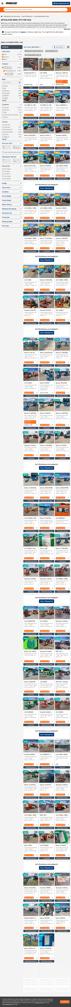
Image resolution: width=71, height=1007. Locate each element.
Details (4, 183)
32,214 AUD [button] (44, 393)
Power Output (6, 200)
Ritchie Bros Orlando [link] (46, 178)
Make (4, 79)
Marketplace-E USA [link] (31, 428)
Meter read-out (7, 204)
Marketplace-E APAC (62, 87)
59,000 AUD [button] (28, 84)
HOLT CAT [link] (62, 767)
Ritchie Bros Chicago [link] (31, 148)
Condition (5, 192)
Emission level (7, 213)
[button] (12, 47)
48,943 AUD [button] (60, 84)
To (13, 159)
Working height (7, 221)
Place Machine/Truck (62, 3)
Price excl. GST (7, 143)
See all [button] (4, 100)
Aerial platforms (27, 16)
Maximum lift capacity (9, 209)
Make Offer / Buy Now (60, 81)
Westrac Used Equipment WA (47, 87)
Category (5, 64)
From (4, 159)
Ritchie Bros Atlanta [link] (62, 148)
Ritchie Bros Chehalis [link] (62, 725)
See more (67, 29)
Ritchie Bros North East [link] (31, 118)
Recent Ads (6, 166)
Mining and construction (12, 16)
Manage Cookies (40, 1002)
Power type (6, 217)
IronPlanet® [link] (46, 251)
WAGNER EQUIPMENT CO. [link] (46, 395)
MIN (3, 146)
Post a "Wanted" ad (46, 188)
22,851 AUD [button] (28, 425)
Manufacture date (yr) (9, 157)
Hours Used (6, 187)
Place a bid (28, 115)
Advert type (6, 51)
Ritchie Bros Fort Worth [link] (31, 221)
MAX (14, 146)
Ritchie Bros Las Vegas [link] (46, 500)
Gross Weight (6, 196)
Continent (5, 104)
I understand (64, 1001)
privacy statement (6, 1004)
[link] (30, 64)
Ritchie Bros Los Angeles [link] (62, 118)
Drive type (5, 226)
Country (5, 122)
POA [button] (41, 84)
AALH (30, 87)
